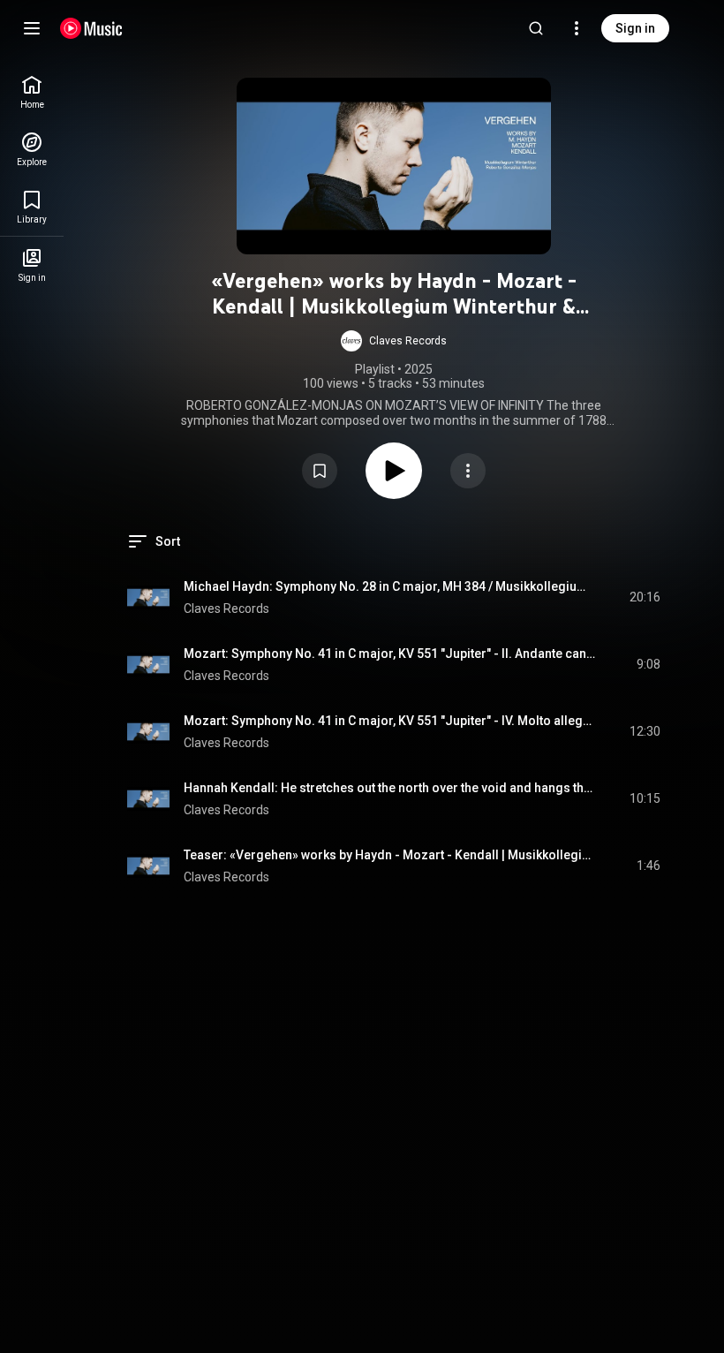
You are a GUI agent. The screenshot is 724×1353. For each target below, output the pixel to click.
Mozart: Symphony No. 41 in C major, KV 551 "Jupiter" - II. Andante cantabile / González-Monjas (390, 653)
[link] (32, 92)
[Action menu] (468, 471)
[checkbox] (648, 597)
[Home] (91, 28)
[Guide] (31, 28)
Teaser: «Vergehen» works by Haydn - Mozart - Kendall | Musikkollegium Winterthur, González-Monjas (390, 855)
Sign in (635, 28)
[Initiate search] (536, 28)
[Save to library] (319, 470)
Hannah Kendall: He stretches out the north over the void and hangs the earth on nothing (390, 788)
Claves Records (226, 608)
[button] (394, 341)
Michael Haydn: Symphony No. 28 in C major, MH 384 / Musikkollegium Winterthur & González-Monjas (390, 586)
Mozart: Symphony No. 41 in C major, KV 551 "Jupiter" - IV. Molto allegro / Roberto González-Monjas (390, 721)
